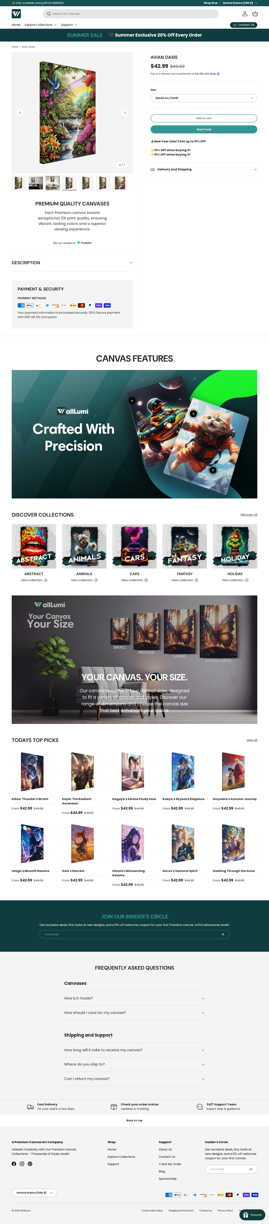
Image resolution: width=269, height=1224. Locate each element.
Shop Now (211, 3)
